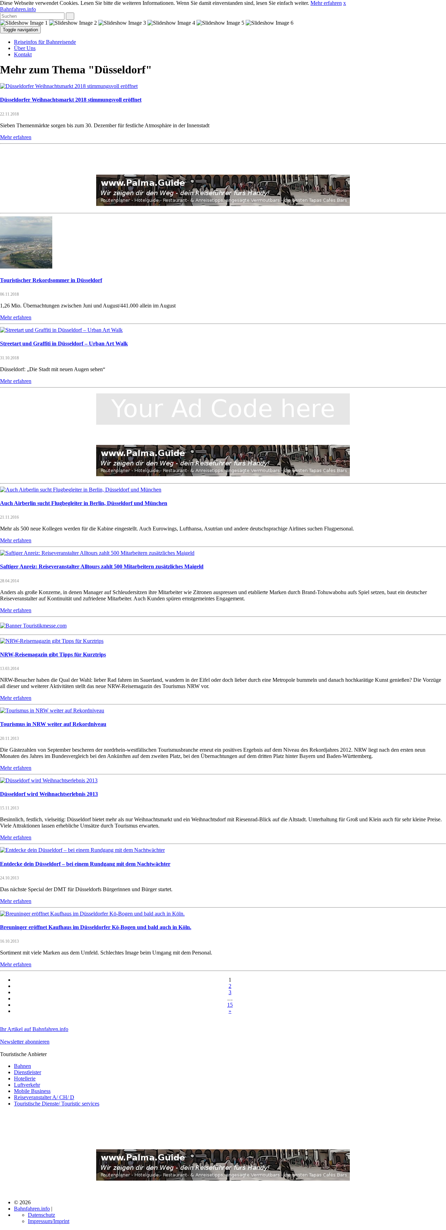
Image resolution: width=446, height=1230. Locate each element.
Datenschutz (41, 1215)
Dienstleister (27, 1072)
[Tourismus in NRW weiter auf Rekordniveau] (52, 710)
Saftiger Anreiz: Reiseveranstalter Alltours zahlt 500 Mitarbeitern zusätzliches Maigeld (101, 566)
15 (230, 1005)
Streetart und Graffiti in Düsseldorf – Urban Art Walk (64, 343)
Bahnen (22, 1066)
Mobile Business (32, 1091)
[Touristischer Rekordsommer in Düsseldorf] (26, 267)
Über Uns (25, 48)
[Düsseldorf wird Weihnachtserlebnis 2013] (49, 780)
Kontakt (23, 54)
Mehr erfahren (326, 3)
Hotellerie (25, 1078)
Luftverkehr (27, 1085)
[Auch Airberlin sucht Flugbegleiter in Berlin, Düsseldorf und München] (80, 490)
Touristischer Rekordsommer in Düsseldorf (51, 280)
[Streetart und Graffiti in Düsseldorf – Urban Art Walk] (61, 330)
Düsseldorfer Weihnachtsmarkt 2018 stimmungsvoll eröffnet (70, 100)
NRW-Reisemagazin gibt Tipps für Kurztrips (53, 654)
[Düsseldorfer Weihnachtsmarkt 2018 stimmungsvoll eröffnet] (69, 86)
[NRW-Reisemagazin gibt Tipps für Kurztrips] (51, 641)
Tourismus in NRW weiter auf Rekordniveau (53, 724)
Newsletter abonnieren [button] (24, 1042)
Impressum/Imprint (48, 1221)
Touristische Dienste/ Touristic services (56, 1104)
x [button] (344, 3)
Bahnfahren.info (18, 9)
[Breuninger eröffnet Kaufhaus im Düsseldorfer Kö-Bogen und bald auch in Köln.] (92, 914)
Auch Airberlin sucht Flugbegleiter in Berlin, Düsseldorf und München (83, 503)
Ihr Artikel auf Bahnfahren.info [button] (34, 1029)
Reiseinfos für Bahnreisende (45, 42)
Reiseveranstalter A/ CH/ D (44, 1097)
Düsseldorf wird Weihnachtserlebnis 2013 (49, 794)
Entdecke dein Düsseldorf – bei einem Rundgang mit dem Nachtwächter (85, 864)
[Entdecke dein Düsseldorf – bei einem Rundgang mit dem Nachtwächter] (82, 850)
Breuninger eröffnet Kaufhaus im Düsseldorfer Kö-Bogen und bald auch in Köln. (95, 927)
